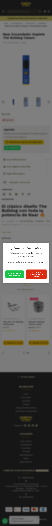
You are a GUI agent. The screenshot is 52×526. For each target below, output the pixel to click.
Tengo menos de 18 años (36, 274)
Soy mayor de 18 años (15, 274)
